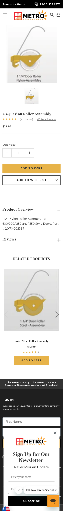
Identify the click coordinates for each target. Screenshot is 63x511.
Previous (5, 314)
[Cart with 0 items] (58, 15)
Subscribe (31, 501)
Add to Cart (31, 360)
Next (57, 314)
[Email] (10, 192)
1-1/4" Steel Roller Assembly (31, 341)
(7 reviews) (27, 119)
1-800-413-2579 (50, 4)
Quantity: (9, 144)
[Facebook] (4, 192)
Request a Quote (14, 4)
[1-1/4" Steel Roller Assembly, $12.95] (31, 300)
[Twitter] (22, 192)
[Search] (52, 15)
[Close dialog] (55, 433)
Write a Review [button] (46, 119)
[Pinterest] (28, 192)
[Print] (16, 192)
